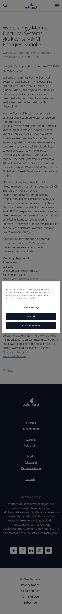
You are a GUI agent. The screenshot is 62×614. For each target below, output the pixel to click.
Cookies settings (31, 307)
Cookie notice (29, 298)
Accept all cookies (31, 325)
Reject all (31, 316)
